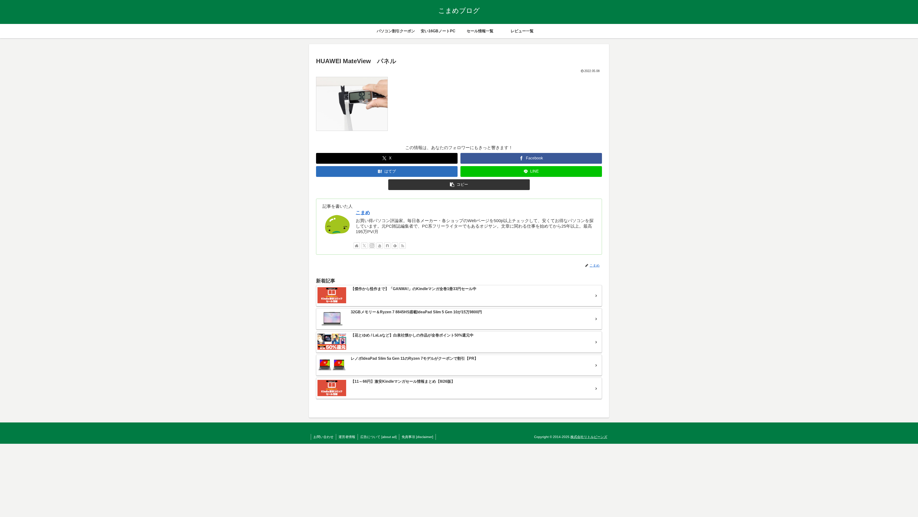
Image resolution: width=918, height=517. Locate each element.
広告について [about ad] (378, 437)
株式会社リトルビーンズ (588, 437)
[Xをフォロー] (364, 245)
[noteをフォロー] (387, 245)
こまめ (363, 212)
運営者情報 (347, 437)
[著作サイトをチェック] (357, 245)
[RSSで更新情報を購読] (402, 245)
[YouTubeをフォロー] (380, 245)
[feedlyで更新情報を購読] (395, 245)
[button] (459, 184)
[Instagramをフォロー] (372, 245)
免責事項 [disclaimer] (417, 437)
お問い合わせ (323, 437)
